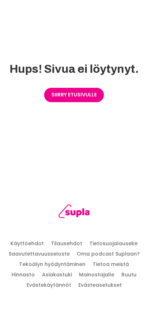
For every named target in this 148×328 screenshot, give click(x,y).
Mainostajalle (96, 274)
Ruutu (129, 274)
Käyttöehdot (27, 243)
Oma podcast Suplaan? (108, 253)
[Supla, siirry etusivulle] (74, 212)
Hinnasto (23, 274)
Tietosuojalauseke (113, 243)
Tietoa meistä (111, 264)
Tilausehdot (66, 243)
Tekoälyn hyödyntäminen (52, 264)
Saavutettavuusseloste (39, 253)
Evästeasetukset (100, 285)
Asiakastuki (57, 274)
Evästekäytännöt (49, 285)
